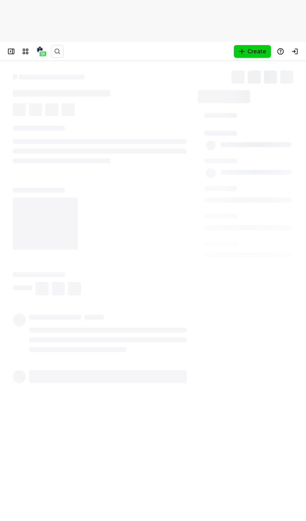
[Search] (57, 51)
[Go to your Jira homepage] (41, 51)
